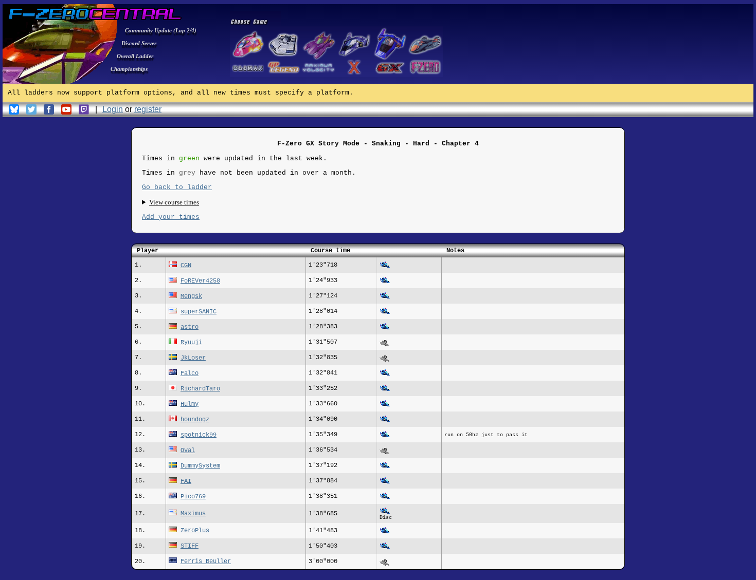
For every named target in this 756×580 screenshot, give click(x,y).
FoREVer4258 (200, 281)
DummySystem (200, 466)
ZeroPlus (195, 530)
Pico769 (193, 496)
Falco (190, 373)
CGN (186, 265)
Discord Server (138, 43)
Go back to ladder (177, 187)
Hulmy (190, 404)
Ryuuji (191, 342)
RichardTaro (200, 388)
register (147, 109)
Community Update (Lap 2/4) (160, 30)
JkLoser (193, 358)
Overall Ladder (135, 56)
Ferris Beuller (206, 561)
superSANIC (199, 311)
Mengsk (191, 296)
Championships (129, 69)
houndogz (195, 419)
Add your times (171, 217)
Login (112, 109)
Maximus (193, 513)
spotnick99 (199, 435)
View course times (174, 202)
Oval (188, 450)
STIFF (190, 546)
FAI (186, 481)
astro (190, 327)
